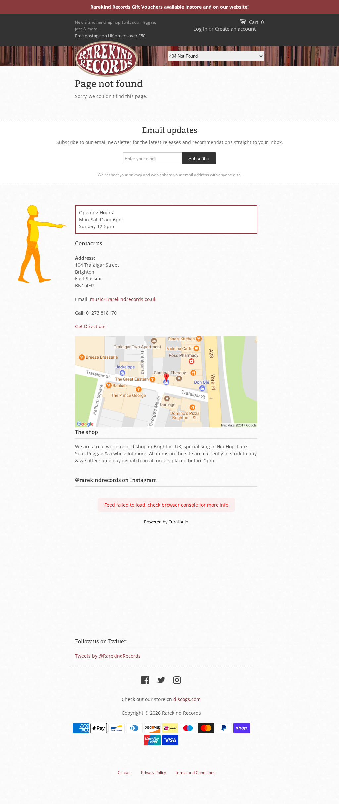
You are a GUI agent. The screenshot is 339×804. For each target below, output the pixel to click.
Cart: (256, 22)
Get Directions (91, 326)
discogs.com (187, 699)
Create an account (235, 28)
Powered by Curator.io (166, 522)
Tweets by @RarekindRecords (108, 656)
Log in (200, 28)
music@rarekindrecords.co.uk (123, 299)
